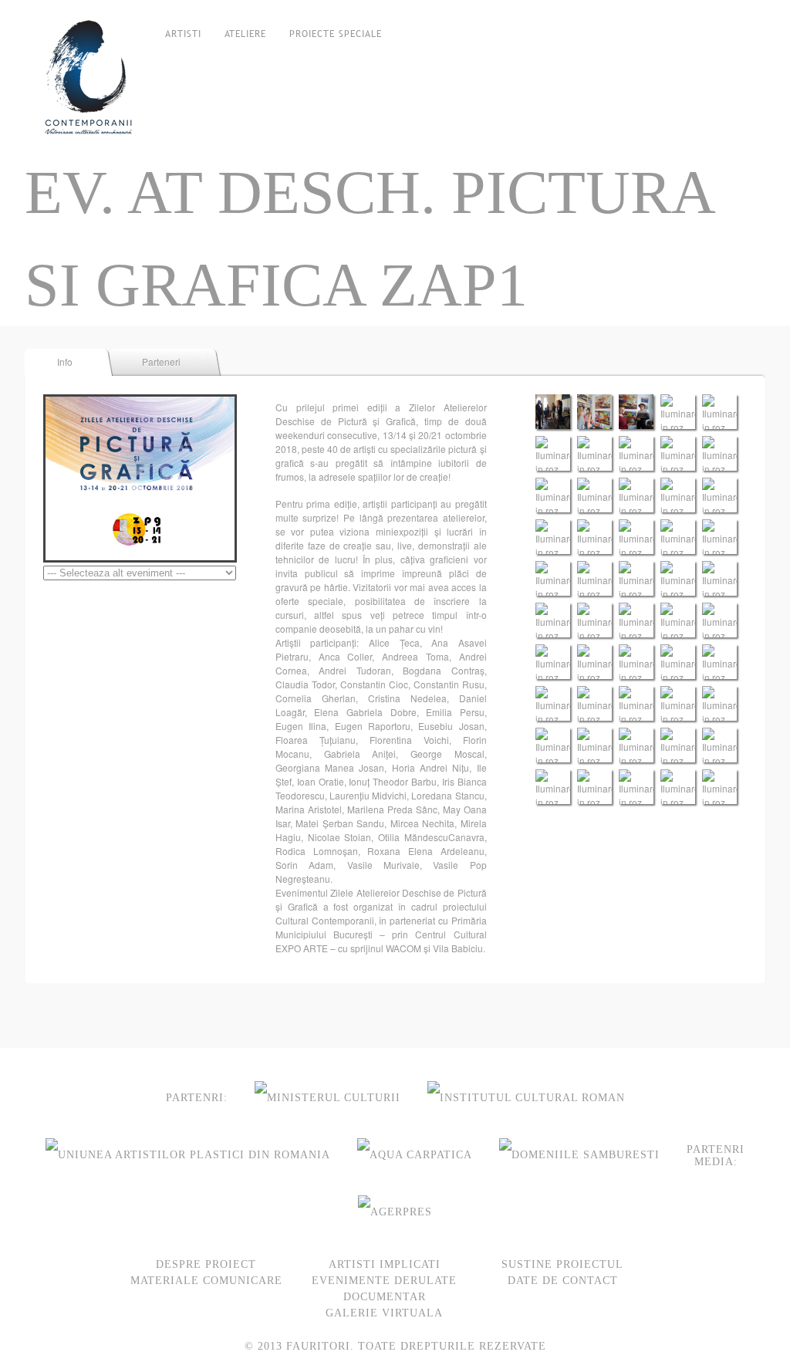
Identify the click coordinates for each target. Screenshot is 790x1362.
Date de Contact (563, 1280)
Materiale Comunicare (206, 1280)
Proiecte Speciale (335, 34)
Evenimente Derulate (384, 1280)
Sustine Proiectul (562, 1264)
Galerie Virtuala (384, 1313)
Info (65, 361)
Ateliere (245, 34)
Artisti (183, 34)
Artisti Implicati (385, 1264)
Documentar (384, 1297)
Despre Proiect (206, 1264)
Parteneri (161, 361)
